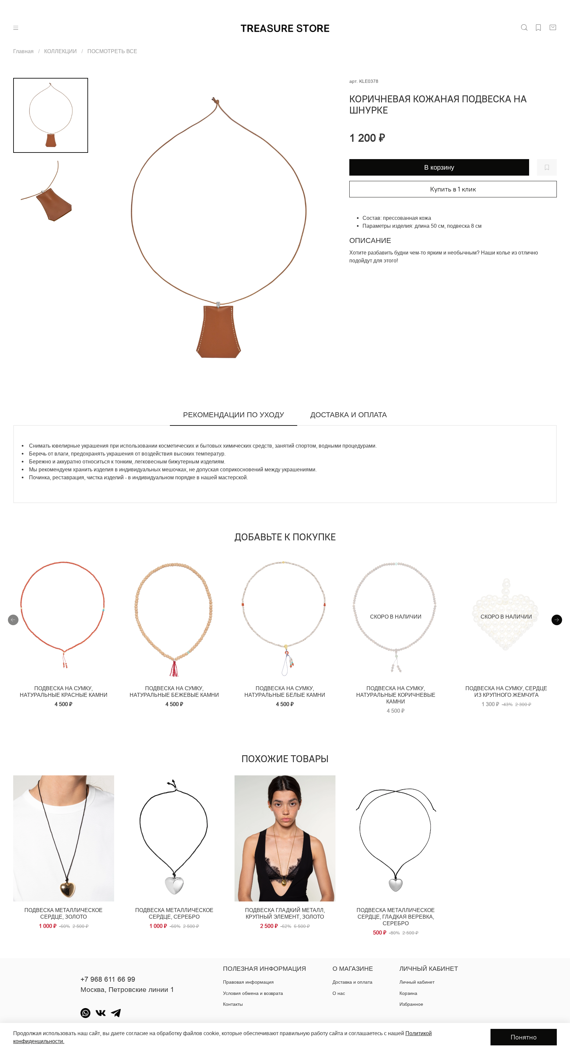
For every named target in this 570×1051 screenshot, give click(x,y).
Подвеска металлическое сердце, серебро (174, 913)
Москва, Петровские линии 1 (127, 990)
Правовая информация (248, 982)
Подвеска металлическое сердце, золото (63, 913)
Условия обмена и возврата (253, 993)
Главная (23, 51)
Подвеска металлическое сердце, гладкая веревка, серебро (396, 916)
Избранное (411, 1004)
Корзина (408, 993)
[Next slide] (326, 230)
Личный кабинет (416, 982)
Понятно (524, 1037)
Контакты (233, 1004)
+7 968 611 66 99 (107, 979)
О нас (338, 993)
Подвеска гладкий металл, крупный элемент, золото (285, 913)
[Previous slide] (109, 230)
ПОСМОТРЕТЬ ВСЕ (112, 51)
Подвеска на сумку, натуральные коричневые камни (395, 694)
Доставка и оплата (352, 982)
